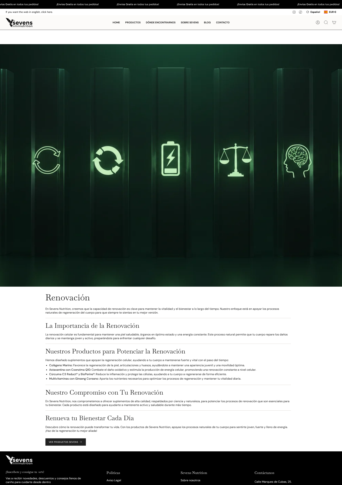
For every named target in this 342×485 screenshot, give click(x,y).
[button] (133, 22)
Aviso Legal (114, 480)
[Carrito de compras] (334, 22)
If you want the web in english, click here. (29, 12)
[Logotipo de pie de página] (19, 459)
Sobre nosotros (190, 480)
